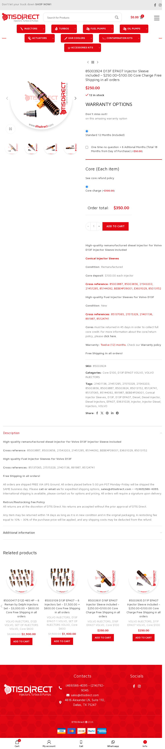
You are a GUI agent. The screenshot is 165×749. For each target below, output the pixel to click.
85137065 (92, 392)
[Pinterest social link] (107, 413)
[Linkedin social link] (112, 413)
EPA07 (111, 401)
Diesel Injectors (95, 401)
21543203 (142, 383)
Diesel (136, 397)
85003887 (107, 388)
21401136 (100, 383)
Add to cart (115, 226)
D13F (111, 397)
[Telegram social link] (117, 413)
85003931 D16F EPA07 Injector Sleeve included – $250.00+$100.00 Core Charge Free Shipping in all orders (103, 608)
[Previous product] (88, 62)
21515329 (128, 383)
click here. (110, 336)
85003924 (122, 388)
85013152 (136, 388)
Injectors (91, 406)
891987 (119, 392)
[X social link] (102, 413)
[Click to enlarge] (10, 129)
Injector (136, 401)
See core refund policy (100, 178)
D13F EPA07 (123, 397)
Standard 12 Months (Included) (105, 135)
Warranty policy (151, 344)
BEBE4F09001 (135, 392)
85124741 (150, 388)
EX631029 (123, 401)
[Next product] (97, 62)
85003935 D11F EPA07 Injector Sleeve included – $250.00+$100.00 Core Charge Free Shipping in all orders (144, 608)
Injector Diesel (151, 401)
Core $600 (26, 628)
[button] (7, 98)
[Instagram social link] (160, 5)
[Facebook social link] (155, 5)
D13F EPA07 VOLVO (130, 372)
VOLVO (102, 406)
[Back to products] (92, 62)
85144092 (106, 392)
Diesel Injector (151, 397)
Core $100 (109, 372)
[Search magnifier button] (117, 17)
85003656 (92, 388)
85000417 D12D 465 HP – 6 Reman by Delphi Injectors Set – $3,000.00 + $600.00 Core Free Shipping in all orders (21, 608)
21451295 (114, 383)
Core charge (100, 190)
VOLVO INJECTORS (17, 621)
